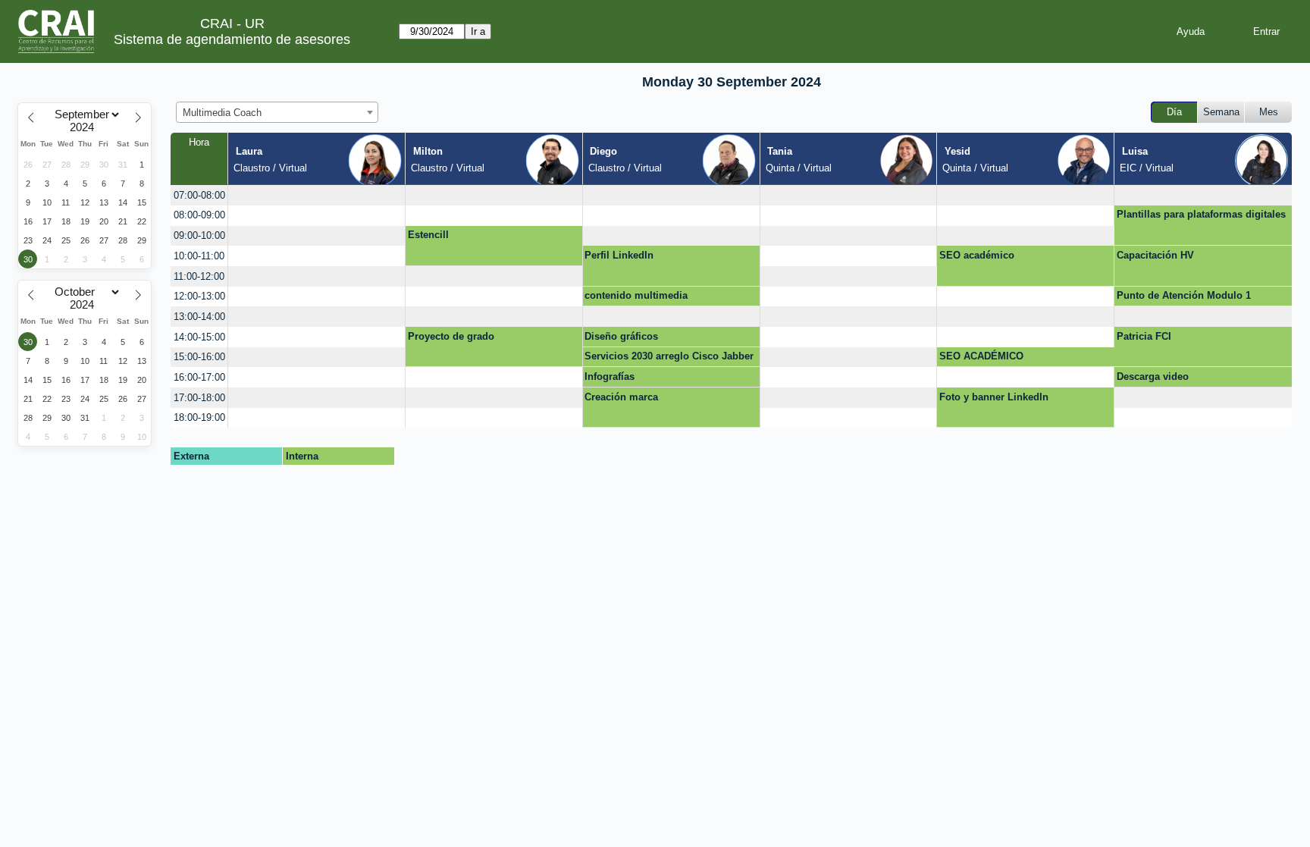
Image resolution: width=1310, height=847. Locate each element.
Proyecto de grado (451, 336)
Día (1174, 112)
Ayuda (1191, 31)
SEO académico (976, 255)
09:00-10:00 (199, 235)
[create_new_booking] (316, 195)
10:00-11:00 (199, 256)
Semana (1221, 112)
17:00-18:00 (199, 397)
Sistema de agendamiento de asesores (232, 39)
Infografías (609, 376)
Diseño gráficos (621, 336)
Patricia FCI (1144, 336)
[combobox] (277, 112)
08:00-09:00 (199, 215)
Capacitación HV (1155, 255)
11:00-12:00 (199, 276)
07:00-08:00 (199, 195)
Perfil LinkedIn (618, 255)
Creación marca (621, 397)
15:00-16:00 (199, 356)
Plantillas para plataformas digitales (1201, 214)
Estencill (428, 234)
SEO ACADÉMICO (981, 356)
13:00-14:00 (199, 316)
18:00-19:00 (199, 417)
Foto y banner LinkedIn (993, 397)
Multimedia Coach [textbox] (222, 112)
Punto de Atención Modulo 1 (1184, 295)
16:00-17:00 (199, 377)
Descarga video (1153, 376)
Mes (1268, 112)
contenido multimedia (636, 295)
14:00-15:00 (199, 337)
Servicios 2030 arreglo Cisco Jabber (669, 356)
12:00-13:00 (199, 296)
